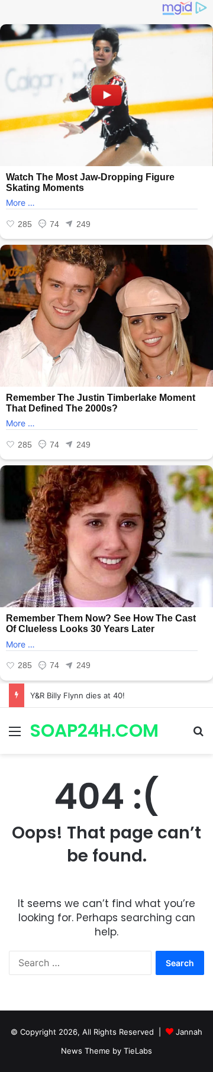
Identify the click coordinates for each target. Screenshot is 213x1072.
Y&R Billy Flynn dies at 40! (77, 695)
